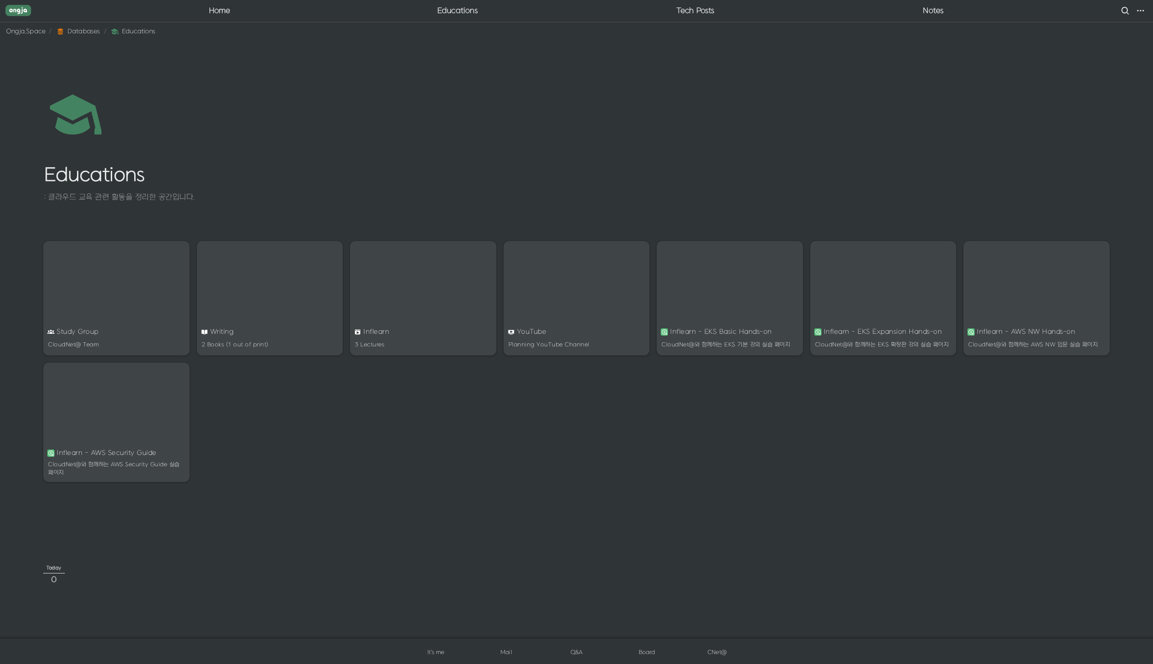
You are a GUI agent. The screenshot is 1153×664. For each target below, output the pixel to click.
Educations (457, 11)
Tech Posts (695, 11)
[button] (1125, 11)
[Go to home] (18, 11)
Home (220, 11)
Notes (933, 11)
